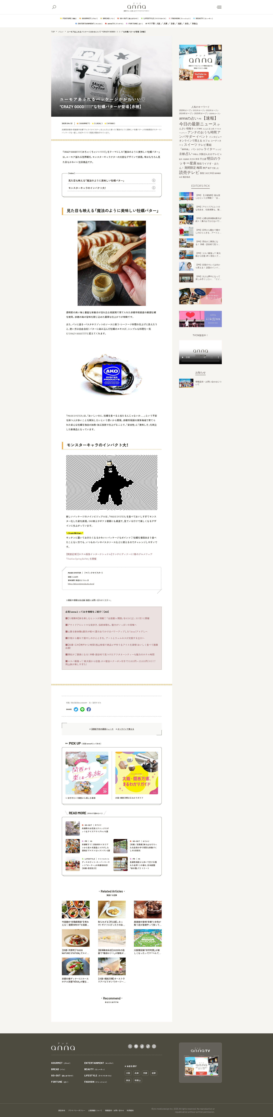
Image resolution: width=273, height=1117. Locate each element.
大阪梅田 (186, 159)
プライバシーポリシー (76, 1110)
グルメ (61, 32)
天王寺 (192, 159)
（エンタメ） (99, 1063)
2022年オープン (212, 110)
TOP (53, 32)
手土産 (203, 159)
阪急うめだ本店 (207, 173)
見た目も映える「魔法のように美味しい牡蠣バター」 (96, 180)
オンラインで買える (125, 729)
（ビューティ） (95, 1069)
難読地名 (186, 177)
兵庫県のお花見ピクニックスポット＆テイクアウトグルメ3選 (95, 830)
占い (189, 154)
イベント (202, 136)
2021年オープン (199, 110)
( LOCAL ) (98, 123)
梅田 (199, 167)
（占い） (60, 1082)
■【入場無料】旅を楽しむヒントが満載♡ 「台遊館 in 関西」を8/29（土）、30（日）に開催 (107, 618)
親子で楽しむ (213, 168)
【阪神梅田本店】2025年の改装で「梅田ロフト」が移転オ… (112, 951)
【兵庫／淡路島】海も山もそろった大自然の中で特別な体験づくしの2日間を (143, 847)
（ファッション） (96, 1082)
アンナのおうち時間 (202, 132)
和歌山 (195, 24)
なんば (205, 129)
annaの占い (188, 118)
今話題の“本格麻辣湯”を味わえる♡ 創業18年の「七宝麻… (75, 923)
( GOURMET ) (84, 123)
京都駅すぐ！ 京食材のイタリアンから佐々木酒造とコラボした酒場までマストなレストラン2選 (96, 847)
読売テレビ (189, 172)
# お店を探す (131, 1066)
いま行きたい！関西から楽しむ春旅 (80, 798)
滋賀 (180, 24)
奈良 (187, 24)
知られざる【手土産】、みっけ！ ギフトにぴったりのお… (111, 923)
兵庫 (165, 24)
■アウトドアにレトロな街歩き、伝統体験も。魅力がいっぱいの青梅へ (101, 624)
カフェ (206, 140)
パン (193, 149)
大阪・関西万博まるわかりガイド (129, 798)
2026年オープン (215, 113)
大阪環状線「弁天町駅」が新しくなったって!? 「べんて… (147, 951)
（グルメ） (61, 1063)
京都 (172, 24)
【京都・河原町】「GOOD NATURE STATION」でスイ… (75, 951)
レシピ (218, 149)
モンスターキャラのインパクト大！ (87, 187)
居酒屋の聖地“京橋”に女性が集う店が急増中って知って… (148, 923)
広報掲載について (95, 1110)
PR (200, 119)
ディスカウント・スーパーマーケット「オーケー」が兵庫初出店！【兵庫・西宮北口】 (96, 865)
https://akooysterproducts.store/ (81, 584)
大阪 (158, 24)
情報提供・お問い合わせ (114, 1110)
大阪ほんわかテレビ (209, 154)
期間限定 (190, 167)
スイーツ (190, 144)
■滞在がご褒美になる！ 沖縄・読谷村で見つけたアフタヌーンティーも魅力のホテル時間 (109, 654)
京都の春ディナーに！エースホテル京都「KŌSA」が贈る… (75, 980)
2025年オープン (201, 113)
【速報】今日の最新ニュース (102, 729)
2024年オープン (186, 113)
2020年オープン (185, 110)
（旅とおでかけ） (62, 1075)
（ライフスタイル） (98, 1075)
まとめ (211, 129)
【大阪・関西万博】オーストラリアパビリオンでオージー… (112, 980)
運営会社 (61, 1110)
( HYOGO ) (111, 123)
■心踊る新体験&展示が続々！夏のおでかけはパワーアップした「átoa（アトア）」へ (106, 631)
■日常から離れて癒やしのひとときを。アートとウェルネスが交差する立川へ (104, 638)
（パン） (58, 1069)
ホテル (200, 149)
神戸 (205, 168)
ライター (209, 149)
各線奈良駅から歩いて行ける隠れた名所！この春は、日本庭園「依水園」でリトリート (143, 865)
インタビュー (215, 137)
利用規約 (130, 1110)
